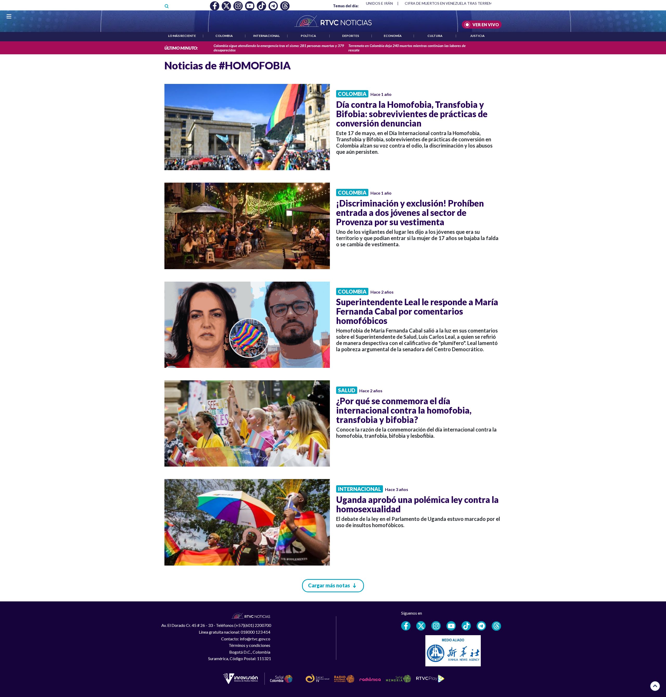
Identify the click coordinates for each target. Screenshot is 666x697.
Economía (393, 36)
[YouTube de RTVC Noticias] (451, 625)
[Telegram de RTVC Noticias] (481, 625)
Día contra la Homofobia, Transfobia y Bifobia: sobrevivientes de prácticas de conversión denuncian (412, 113)
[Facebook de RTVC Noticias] (406, 625)
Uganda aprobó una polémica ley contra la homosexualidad (417, 504)
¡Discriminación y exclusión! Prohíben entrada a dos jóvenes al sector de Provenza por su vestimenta (410, 212)
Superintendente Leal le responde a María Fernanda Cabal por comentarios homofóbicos (417, 311)
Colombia (224, 36)
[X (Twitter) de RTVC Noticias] (421, 625)
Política (308, 36)
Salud (346, 390)
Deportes (350, 36)
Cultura (435, 36)
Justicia (477, 36)
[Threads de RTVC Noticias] (496, 626)
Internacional (266, 36)
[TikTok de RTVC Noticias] (466, 625)
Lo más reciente (182, 36)
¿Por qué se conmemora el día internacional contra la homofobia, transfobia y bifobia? (403, 410)
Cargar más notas (329, 585)
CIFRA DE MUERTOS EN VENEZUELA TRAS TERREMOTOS (453, 3)
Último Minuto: (181, 48)
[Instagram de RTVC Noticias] (436, 625)
